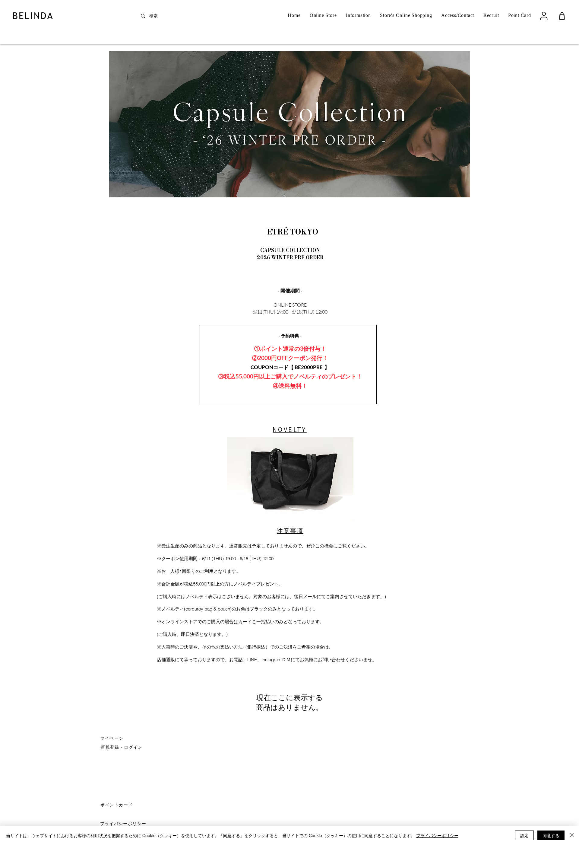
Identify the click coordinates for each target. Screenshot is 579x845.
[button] (122, 747)
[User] (544, 15)
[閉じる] (571, 835)
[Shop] (562, 16)
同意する (551, 835)
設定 (524, 835)
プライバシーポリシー (437, 835)
